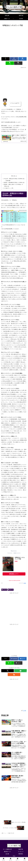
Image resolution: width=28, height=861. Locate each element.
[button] (18, 63)
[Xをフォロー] (7, 670)
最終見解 (8, 180)
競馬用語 (21, 853)
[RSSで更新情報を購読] (14, 674)
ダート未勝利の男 (7, 849)
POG (14, 856)
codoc (25, 583)
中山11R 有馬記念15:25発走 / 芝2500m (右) (14, 178)
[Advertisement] (14, 42)
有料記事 (5, 589)
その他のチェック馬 (8, 188)
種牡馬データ (7, 851)
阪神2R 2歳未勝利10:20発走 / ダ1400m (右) (14, 182)
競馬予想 (11, 589)
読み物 (7, 853)
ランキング (20, 851)
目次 (12, 176)
